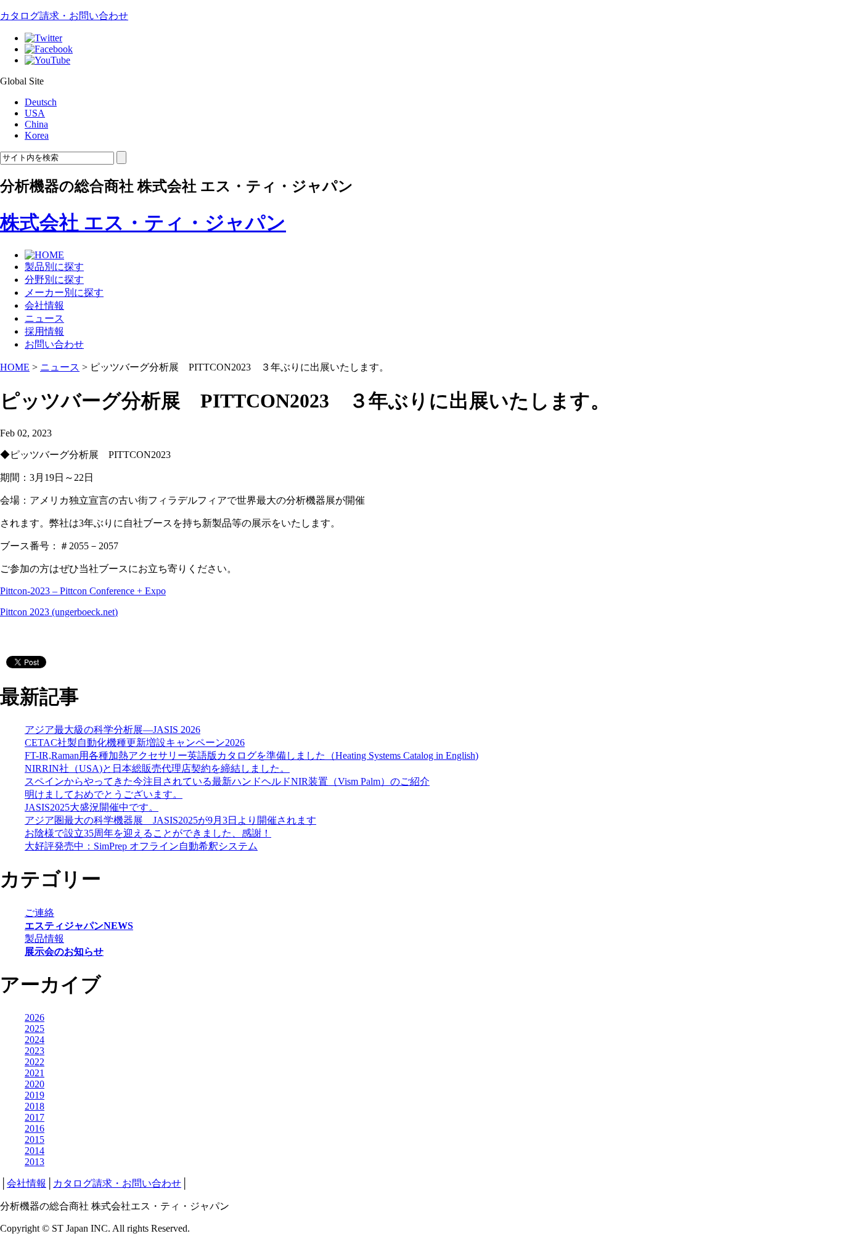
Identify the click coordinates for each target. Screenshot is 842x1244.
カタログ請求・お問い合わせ (64, 15)
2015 (34, 1139)
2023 (34, 1051)
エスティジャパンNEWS (79, 925)
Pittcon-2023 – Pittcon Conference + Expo (83, 591)
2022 (34, 1062)
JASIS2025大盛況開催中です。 (91, 807)
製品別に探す (54, 266)
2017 (34, 1117)
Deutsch (41, 102)
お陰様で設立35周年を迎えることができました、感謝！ (148, 833)
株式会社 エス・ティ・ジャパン (143, 222)
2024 (34, 1039)
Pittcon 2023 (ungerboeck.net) (59, 612)
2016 (34, 1128)
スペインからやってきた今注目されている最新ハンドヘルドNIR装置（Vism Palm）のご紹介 (227, 781)
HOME (15, 367)
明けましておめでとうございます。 (103, 794)
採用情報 (44, 331)
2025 (34, 1028)
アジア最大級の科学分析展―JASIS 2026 (112, 729)
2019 (34, 1095)
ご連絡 (39, 912)
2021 (34, 1073)
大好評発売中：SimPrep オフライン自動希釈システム (141, 846)
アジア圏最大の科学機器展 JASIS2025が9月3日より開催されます (170, 820)
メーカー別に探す (64, 292)
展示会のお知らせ (64, 951)
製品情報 (44, 938)
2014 (34, 1150)
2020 (34, 1084)
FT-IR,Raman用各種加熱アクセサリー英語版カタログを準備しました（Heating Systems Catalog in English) (251, 755)
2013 (34, 1161)
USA (35, 113)
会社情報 (44, 305)
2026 (34, 1017)
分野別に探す (54, 279)
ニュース (44, 318)
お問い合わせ (54, 344)
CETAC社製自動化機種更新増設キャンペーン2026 (135, 742)
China (36, 124)
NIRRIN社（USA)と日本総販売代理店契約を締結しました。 (157, 768)
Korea (37, 135)
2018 (34, 1106)
